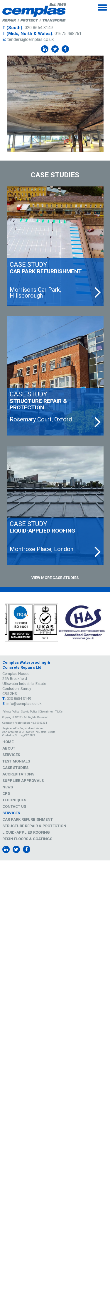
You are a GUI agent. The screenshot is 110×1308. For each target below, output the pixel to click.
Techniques (14, 800)
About (8, 748)
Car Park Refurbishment (27, 819)
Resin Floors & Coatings (27, 839)
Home (7, 742)
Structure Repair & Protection (34, 826)
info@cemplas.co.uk (24, 703)
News (7, 787)
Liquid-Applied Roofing (26, 832)
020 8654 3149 (39, 27)
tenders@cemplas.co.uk (30, 39)
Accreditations (18, 774)
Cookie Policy (29, 711)
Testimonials (16, 761)
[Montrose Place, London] (55, 505)
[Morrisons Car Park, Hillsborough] (55, 246)
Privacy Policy (10, 711)
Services (11, 755)
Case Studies (15, 767)
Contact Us (14, 806)
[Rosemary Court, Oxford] (55, 376)
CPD (6, 793)
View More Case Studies (55, 577)
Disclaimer (46, 711)
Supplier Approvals (23, 780)
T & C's (58, 711)
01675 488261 (68, 33)
